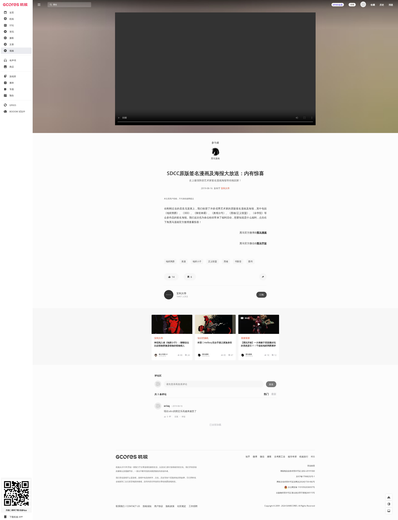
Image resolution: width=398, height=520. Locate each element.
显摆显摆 (245, 338)
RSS (313, 456)
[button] (171, 277)
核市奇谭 (292, 456)
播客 (269, 456)
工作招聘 (193, 506)
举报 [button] (183, 416)
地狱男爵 (170, 261)
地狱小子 (197, 261)
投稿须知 (147, 506)
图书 (250, 261)
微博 (255, 456)
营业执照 (311, 465)
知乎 (248, 456)
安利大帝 (225, 188)
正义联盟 (212, 261)
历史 (382, 4)
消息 (391, 4)
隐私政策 (170, 506)
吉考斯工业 (279, 456)
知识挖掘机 (203, 338)
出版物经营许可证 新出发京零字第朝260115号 (295, 492)
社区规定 (181, 506)
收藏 (373, 4)
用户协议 (158, 506)
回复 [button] (176, 416)
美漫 (183, 261)
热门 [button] (266, 394)
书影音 (238, 261)
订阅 (261, 294)
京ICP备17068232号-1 (305, 476)
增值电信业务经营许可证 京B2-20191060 (297, 471)
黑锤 (226, 261)
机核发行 (303, 456)
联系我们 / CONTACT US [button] (128, 506)
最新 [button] (273, 394)
